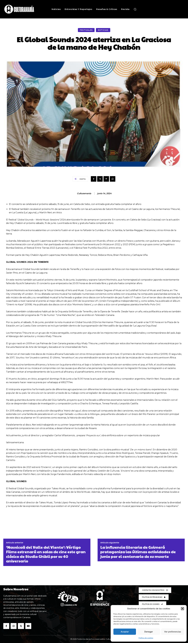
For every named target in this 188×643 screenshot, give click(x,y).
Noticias (103, 30)
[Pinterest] (106, 179)
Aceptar (125, 631)
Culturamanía (84, 193)
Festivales (86, 30)
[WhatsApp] (112, 179)
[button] (182, 608)
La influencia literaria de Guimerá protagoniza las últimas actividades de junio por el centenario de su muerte (138, 552)
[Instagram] (14, 626)
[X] (100, 179)
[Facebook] (93, 179)
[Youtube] (28, 626)
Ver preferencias (172, 631)
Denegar (148, 631)
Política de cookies (146, 638)
